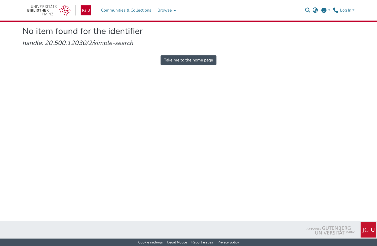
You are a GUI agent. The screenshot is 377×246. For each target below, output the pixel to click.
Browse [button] (164, 10)
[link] (59, 10)
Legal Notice (177, 242)
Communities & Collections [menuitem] (126, 10)
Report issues (202, 242)
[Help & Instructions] (325, 10)
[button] (307, 10)
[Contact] (335, 10)
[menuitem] (166, 10)
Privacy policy (228, 242)
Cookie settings (150, 242)
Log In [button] (346, 10)
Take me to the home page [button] (188, 60)
